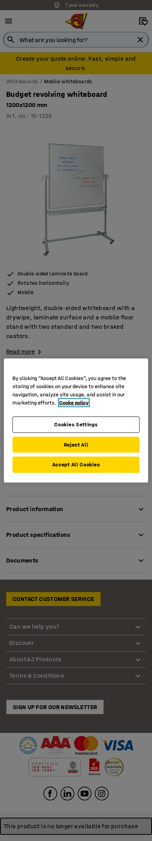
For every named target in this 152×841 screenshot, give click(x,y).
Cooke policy (73, 402)
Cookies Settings (75, 424)
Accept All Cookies (76, 464)
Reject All (76, 444)
